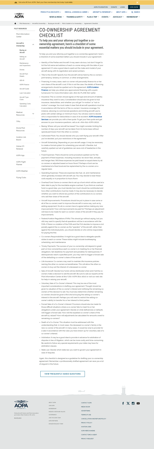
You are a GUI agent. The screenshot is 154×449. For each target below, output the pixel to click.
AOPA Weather (22, 171)
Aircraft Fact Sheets (24, 75)
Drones (22, 70)
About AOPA (120, 12)
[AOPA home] (19, 17)
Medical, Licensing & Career (76, 12)
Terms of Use (86, 415)
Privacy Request (87, 438)
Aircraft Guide (24, 89)
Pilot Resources (24, 23)
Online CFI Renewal (20, 147)
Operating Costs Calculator (25, 105)
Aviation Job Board (21, 138)
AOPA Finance (24, 84)
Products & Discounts (50, 12)
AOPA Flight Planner (21, 163)
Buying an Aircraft (54, 23)
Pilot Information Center (22, 35)
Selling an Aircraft (23, 58)
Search (137, 12)
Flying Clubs (21, 178)
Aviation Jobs (86, 426)
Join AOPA (51, 405)
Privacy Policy (86, 422)
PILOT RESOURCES (20, 29)
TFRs (18, 121)
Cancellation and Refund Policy (93, 419)
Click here (68, 2)
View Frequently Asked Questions (63, 374)
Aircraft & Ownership (102, 12)
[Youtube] (138, 403)
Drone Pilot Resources (20, 129)
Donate (114, 7)
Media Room (85, 407)
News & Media (55, 17)
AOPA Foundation (101, 7)
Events (105, 17)
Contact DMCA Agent (89, 434)
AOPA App (20, 155)
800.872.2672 (17, 418)
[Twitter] (128, 403)
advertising (85, 411)
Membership (132, 17)
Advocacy (117, 17)
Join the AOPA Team (55, 417)
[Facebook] (123, 403)
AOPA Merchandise (88, 430)
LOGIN (122, 7)
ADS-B (22, 80)
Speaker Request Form (56, 424)
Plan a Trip (92, 17)
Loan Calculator (25, 93)
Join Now (134, 7)
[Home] (16, 23)
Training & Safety (74, 17)
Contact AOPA (86, 403)
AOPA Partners (53, 421)
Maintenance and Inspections (25, 64)
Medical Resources (20, 113)
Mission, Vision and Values (57, 411)
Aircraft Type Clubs (24, 98)
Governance (53, 414)
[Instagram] (133, 403)
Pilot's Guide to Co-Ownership (72, 23)
